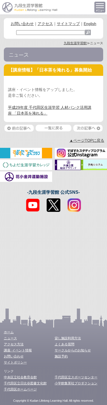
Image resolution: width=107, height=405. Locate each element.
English (90, 23)
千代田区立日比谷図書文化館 (25, 383)
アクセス (45, 23)
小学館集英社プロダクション (76, 383)
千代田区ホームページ (20, 389)
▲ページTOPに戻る (86, 140)
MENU (99, 7)
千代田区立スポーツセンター (76, 377)
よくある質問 (64, 344)
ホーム (9, 332)
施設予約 (61, 356)
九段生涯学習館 (75, 43)
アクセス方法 (14, 344)
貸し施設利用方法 (68, 338)
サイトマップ (68, 23)
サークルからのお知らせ (73, 350)
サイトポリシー (15, 362)
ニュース (10, 338)
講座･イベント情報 (18, 350)
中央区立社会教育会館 (20, 377)
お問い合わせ (22, 23)
